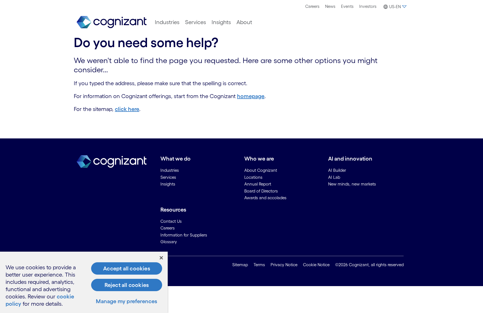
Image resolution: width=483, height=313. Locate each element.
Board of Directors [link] (261, 191)
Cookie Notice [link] (316, 264)
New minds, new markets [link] (352, 184)
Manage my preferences (126, 301)
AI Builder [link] (337, 170)
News (330, 6)
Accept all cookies (126, 268)
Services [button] (195, 22)
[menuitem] (312, 6)
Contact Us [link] (171, 221)
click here (127, 109)
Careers (312, 6)
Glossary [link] (168, 241)
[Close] (161, 257)
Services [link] (168, 177)
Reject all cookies (127, 285)
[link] (111, 22)
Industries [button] (167, 22)
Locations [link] (253, 177)
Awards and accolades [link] (265, 197)
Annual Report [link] (257, 184)
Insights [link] (167, 184)
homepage (250, 96)
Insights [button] (221, 22)
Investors (368, 6)
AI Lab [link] (334, 177)
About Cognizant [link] (260, 170)
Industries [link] (169, 170)
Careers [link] (167, 228)
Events (347, 6)
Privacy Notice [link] (284, 264)
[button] (394, 7)
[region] (84, 282)
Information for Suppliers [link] (183, 235)
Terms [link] (259, 264)
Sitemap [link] (240, 264)
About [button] (244, 22)
